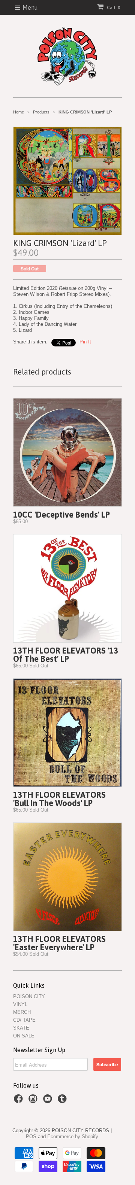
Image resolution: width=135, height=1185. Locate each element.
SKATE (21, 1028)
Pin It (85, 342)
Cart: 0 (113, 7)
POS (31, 1136)
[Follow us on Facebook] (19, 1101)
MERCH (22, 1012)
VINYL (20, 1004)
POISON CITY (29, 996)
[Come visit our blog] (63, 1101)
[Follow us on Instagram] (34, 1101)
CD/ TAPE (24, 1020)
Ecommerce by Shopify (72, 1136)
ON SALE (23, 1036)
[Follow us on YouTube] (48, 1101)
